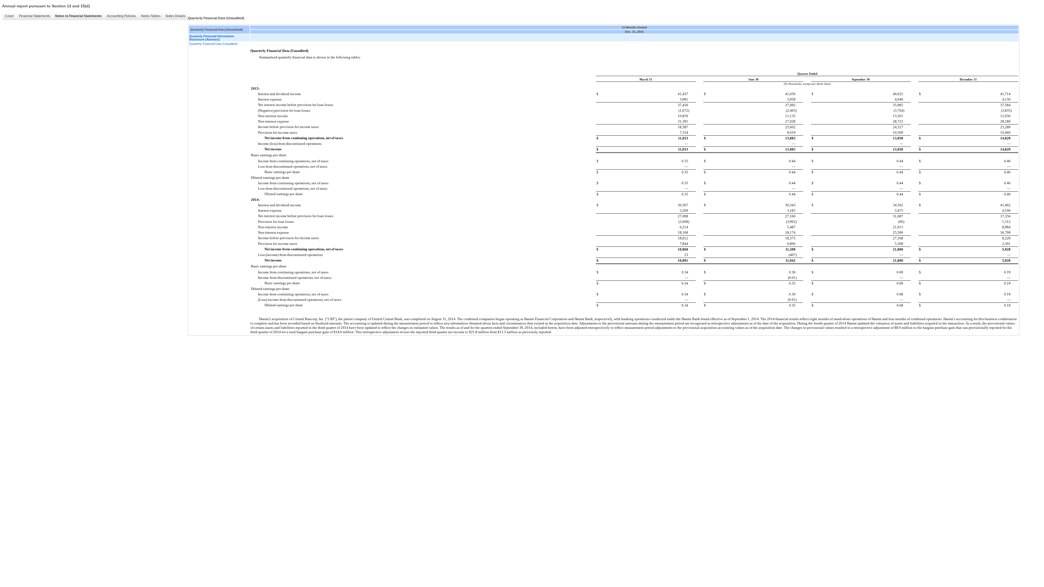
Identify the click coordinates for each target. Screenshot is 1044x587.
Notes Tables (150, 16)
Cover (9, 16)
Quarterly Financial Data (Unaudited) (213, 43)
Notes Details (175, 16)
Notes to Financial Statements (78, 16)
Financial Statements (34, 16)
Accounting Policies (121, 16)
